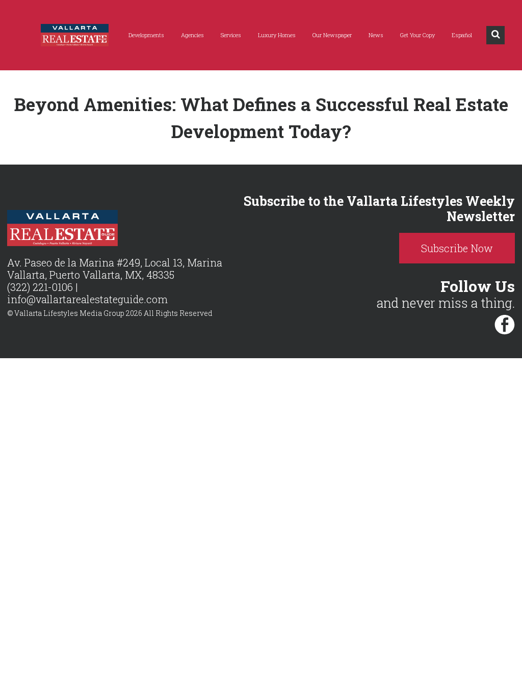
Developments (146, 35)
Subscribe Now (457, 248)
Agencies (192, 35)
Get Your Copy (417, 35)
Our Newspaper (332, 35)
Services (231, 35)
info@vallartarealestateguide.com (87, 299)
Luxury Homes (277, 35)
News (376, 35)
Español (462, 35)
